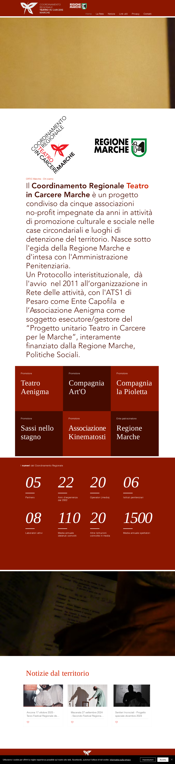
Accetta (163, 759)
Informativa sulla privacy (120, 759)
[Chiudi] (171, 759)
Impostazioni (147, 759)
